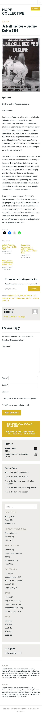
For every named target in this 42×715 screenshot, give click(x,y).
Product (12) (10, 523)
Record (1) (9, 540)
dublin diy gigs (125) (13, 611)
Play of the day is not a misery (16, 491)
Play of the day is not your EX (16, 476)
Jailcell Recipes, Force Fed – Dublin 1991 (9, 247)
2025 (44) (9, 624)
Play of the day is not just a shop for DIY (20, 487)
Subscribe (34, 289)
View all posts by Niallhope (14, 316)
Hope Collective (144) (13, 604)
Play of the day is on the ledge (17, 472)
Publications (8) (11, 533)
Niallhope (5, 22)
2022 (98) (9, 634)
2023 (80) (9, 631)
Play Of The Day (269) (13, 580)
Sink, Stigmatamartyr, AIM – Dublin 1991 (20, 425)
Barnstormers (13, 296)
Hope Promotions (18, 298)
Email (5, 384)
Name (5, 378)
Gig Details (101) (11, 587)
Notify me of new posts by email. (16, 405)
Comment (6, 346)
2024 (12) (9, 627)
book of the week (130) (14, 607)
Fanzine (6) (9, 549)
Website (5, 391)
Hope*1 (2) (9, 563)
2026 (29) (9, 620)
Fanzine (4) (9, 536)
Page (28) (9, 520)
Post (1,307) (10, 516)
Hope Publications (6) (13, 553)
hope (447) (9, 573)
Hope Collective (13, 11)
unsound (5, 301)
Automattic (21, 711)
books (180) (9, 584)
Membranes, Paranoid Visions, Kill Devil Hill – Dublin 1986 (20, 433)
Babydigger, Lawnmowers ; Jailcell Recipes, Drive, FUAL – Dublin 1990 (29, 249)
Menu (36, 9)
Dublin (29, 296)
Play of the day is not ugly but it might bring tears (19, 482)
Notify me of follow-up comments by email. (20, 398)
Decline (23, 296)
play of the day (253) (13, 600)
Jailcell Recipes (32, 298)
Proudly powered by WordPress (15, 709)
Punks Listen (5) (11, 560)
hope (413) (9, 597)
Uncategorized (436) (13, 577)
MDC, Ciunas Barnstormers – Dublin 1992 (8, 262)
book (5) (8, 556)
